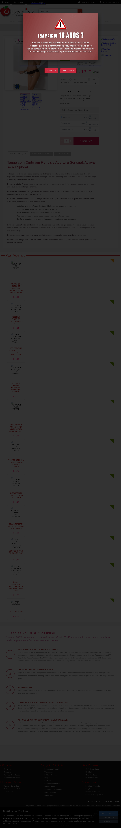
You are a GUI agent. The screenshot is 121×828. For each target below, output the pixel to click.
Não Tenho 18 (68, 71)
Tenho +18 (51, 71)
